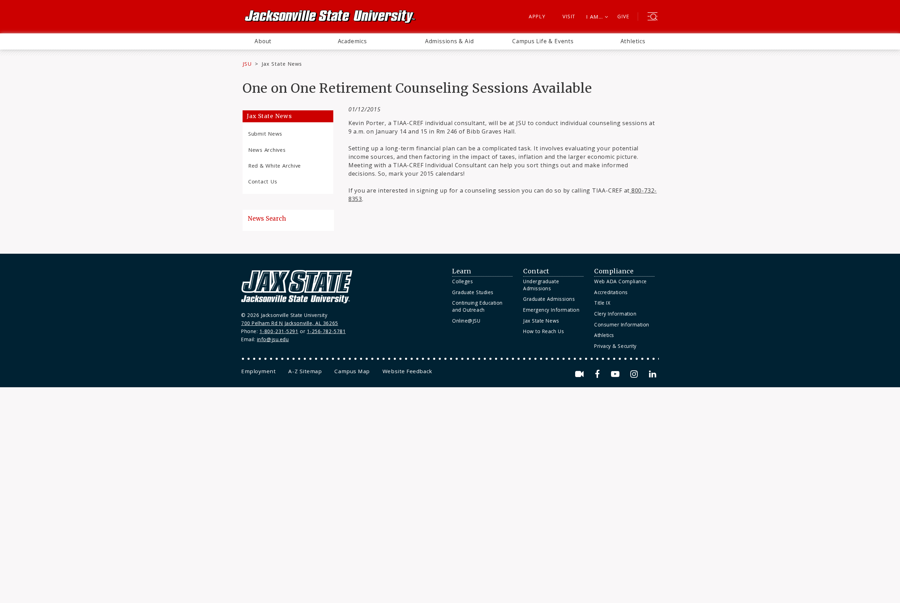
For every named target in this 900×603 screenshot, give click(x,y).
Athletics (633, 41)
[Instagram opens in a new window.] (635, 374)
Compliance (614, 271)
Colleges (462, 281)
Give (623, 16)
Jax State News (282, 63)
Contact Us (262, 181)
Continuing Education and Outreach (477, 306)
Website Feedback (407, 371)
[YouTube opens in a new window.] (616, 374)
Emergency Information (551, 309)
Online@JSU (466, 320)
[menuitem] (262, 41)
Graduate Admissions (549, 299)
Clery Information (615, 313)
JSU (247, 63)
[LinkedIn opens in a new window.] (652, 374)
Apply (537, 16)
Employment (258, 371)
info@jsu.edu (273, 339)
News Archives (267, 149)
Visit (569, 16)
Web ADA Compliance (620, 281)
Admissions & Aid (449, 41)
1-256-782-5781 (326, 331)
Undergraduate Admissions (541, 285)
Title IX (602, 302)
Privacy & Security (615, 346)
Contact (536, 271)
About (263, 41)
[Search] (652, 17)
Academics (352, 41)
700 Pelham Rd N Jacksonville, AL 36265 (289, 323)
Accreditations (611, 292)
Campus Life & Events (543, 41)
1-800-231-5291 (278, 331)
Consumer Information (621, 324)
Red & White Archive (274, 165)
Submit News (265, 133)
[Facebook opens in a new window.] (598, 374)
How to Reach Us (543, 331)
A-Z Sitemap (305, 371)
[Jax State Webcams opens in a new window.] (581, 374)
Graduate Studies (473, 292)
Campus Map (351, 371)
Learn (461, 271)
